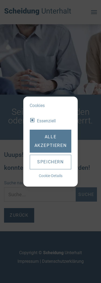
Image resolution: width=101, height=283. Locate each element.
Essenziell (46, 120)
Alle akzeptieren (50, 141)
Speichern (50, 161)
